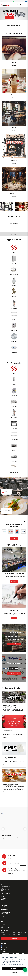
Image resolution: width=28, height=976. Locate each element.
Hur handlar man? (4, 909)
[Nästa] (18, 21)
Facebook (5, 946)
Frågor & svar (4, 906)
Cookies (2, 916)
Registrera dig (4, 926)
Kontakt (14, 644)
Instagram (5, 948)
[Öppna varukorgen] (23, 4)
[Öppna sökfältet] (14, 4)
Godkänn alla (14, 968)
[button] (26, 1)
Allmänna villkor (4, 913)
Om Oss (3, 896)
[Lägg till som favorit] (17, 4)
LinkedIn (5, 949)
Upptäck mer (14, 234)
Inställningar (14, 972)
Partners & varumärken (6, 911)
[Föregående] (10, 21)
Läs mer (14, 618)
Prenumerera (14, 938)
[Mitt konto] (20, 4)
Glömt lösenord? (5, 927)
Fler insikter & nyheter (14, 798)
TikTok (5, 951)
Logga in (3, 924)
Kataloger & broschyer (5, 912)
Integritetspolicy (4, 915)
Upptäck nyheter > (14, 223)
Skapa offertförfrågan (5, 908)
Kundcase (3, 899)
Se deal (9, 17)
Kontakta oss (3, 898)
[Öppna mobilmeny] (25, 4)
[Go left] (3, 829)
